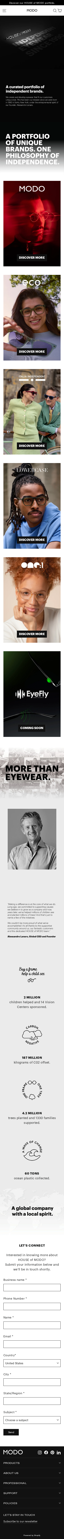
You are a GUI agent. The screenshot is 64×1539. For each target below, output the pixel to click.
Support (10, 1493)
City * (7, 1374)
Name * (8, 1317)
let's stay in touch (19, 1514)
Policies (10, 1503)
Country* (9, 1355)
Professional (15, 1483)
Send (11, 1432)
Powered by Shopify (32, 1535)
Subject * (10, 1412)
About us (10, 1473)
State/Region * (13, 1393)
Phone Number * (15, 1298)
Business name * (15, 1279)
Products (11, 1463)
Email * (8, 1336)
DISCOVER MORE (32, 257)
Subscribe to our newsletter (20, 1521)
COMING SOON (31, 728)
